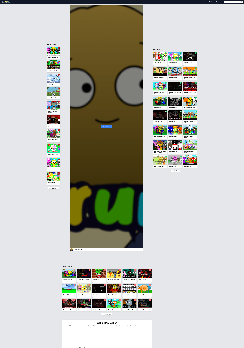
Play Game (107, 126)
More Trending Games (106, 314)
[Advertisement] (53, 24)
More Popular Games (53, 188)
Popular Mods (212, 1)
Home (201, 1)
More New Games (175, 170)
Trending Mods (219, 1)
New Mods (205, 1)
